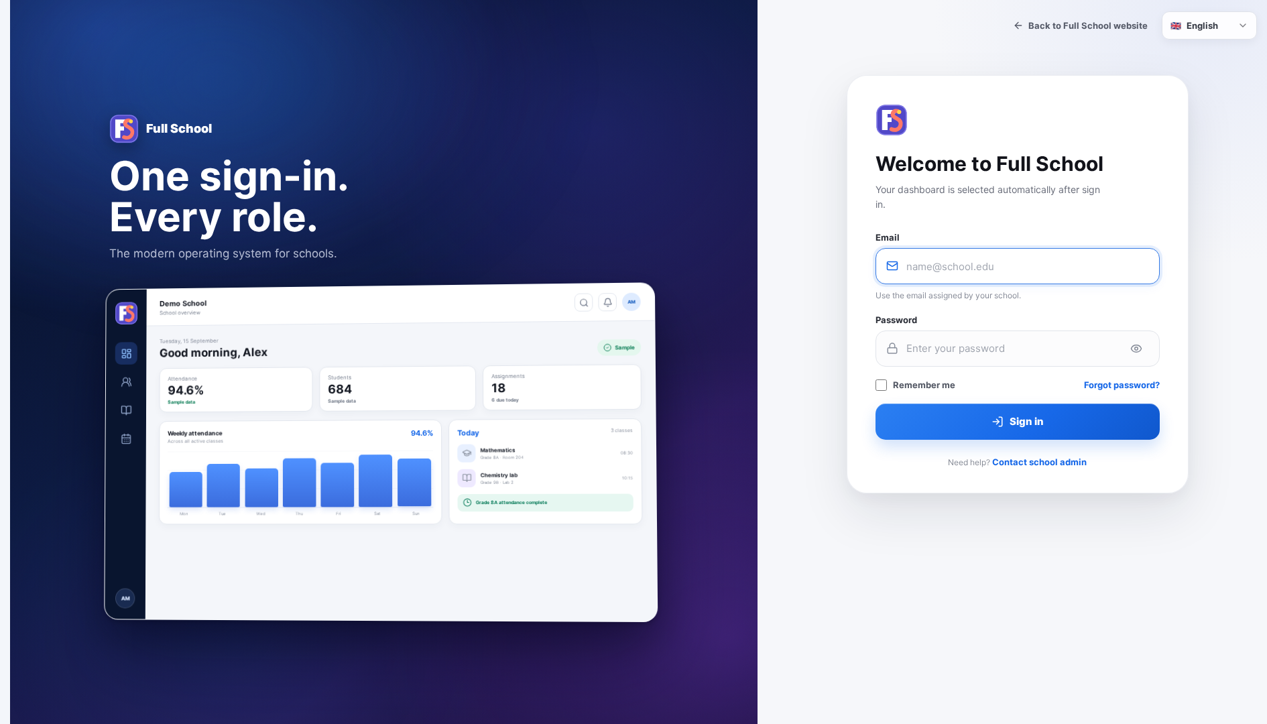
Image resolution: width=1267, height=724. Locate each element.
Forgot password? (1122, 384)
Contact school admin (1039, 462)
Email (888, 237)
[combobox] (1209, 25)
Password (896, 319)
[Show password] (1136, 348)
